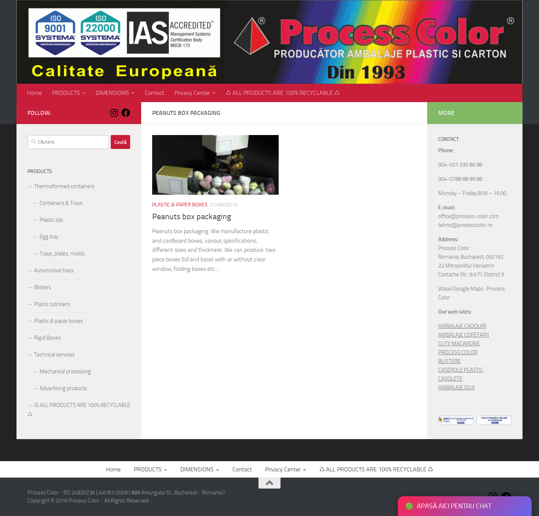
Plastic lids (51, 220)
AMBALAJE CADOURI (462, 326)
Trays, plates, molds (62, 253)
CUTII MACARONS (459, 343)
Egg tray (49, 236)
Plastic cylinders (52, 304)
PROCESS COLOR (457, 352)
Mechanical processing (65, 371)
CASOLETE (450, 378)
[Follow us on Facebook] (125, 112)
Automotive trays (54, 270)
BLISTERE (449, 361)
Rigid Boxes (47, 337)
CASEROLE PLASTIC (460, 370)
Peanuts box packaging (191, 216)
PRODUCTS (66, 92)
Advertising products (63, 388)
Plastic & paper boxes (180, 205)
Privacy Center (192, 92)
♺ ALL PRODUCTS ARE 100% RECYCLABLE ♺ (283, 92)
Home (34, 92)
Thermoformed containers (64, 186)
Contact (154, 92)
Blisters (42, 287)
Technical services (54, 354)
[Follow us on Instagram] (114, 112)
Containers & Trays (61, 203)
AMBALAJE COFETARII (463, 335)
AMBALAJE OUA (456, 387)
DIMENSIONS (112, 92)
